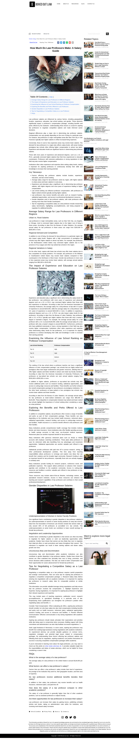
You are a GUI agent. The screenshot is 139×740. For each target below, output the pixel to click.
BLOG (82, 3)
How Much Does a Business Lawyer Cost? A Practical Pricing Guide (102, 44)
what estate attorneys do (53, 646)
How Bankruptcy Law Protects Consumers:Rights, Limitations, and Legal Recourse (96, 140)
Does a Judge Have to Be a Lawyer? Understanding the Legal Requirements (102, 236)
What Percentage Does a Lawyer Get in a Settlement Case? (102, 410)
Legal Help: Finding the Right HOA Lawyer (101, 438)
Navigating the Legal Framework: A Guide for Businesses (101, 256)
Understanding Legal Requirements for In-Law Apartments (102, 504)
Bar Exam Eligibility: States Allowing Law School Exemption (101, 400)
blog (34, 39)
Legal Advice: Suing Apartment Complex (101, 429)
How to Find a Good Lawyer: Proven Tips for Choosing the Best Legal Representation (102, 306)
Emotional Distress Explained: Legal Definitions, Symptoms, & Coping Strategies (102, 129)
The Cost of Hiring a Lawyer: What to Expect (101, 295)
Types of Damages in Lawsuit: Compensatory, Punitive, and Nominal (102, 158)
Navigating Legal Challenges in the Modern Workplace (102, 265)
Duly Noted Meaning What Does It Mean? (102, 195)
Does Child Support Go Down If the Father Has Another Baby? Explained (102, 226)
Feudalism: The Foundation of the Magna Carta (102, 494)
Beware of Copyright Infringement (101, 371)
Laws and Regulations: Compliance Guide (101, 167)
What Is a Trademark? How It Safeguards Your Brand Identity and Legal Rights (102, 381)
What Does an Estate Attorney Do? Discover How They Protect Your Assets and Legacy (101, 97)
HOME (58, 3)
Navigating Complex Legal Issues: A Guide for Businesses (102, 275)
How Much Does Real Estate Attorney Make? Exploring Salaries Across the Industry (102, 118)
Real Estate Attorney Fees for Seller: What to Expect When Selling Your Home (102, 107)
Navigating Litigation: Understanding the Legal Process (102, 326)
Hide (51, 97)
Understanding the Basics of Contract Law (102, 344)
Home (30, 39)
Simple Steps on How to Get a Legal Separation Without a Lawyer (102, 65)
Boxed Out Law (33, 42)
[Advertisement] (69, 19)
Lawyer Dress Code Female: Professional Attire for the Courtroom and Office (102, 206)
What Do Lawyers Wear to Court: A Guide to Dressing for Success (102, 216)
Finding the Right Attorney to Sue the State (102, 455)
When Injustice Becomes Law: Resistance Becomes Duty (102, 522)
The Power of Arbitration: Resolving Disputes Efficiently (102, 316)
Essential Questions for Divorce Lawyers (101, 391)
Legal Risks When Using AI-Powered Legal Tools (102, 149)
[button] (58, 42)
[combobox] (94, 543)
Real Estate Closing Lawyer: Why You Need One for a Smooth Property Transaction (101, 85)
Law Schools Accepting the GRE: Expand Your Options (101, 484)
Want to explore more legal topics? (97, 537)
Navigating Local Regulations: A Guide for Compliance (102, 362)
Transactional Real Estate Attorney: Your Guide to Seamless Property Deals (102, 75)
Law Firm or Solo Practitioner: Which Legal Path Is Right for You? (102, 246)
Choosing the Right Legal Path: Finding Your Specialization (102, 475)
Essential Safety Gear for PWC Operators (102, 513)
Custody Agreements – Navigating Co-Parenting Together (102, 177)
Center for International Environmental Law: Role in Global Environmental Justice (102, 54)
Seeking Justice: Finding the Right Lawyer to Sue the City (102, 465)
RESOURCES (75, 3)
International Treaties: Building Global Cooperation (101, 186)
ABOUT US (66, 3)
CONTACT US (90, 3)
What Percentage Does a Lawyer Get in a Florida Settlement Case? (102, 420)
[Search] (107, 34)
